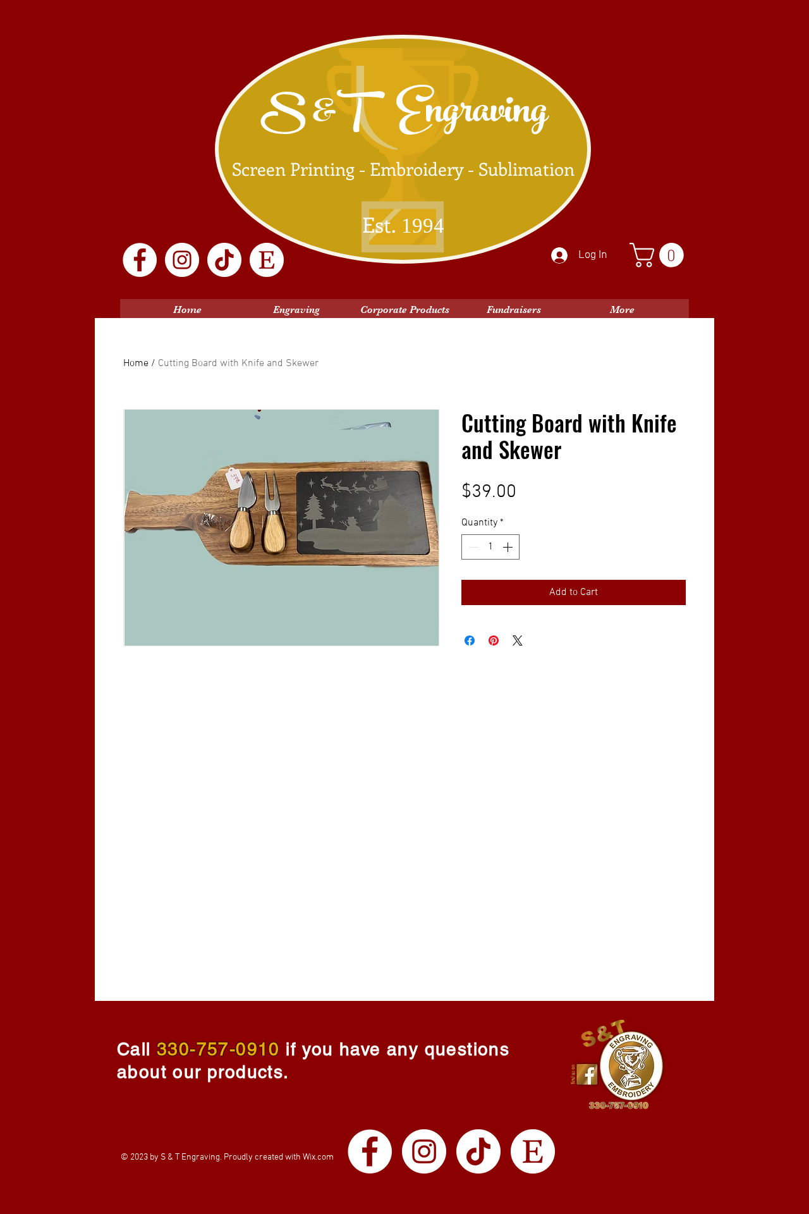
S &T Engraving (403, 115)
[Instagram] (182, 260)
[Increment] (509, 547)
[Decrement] (472, 547)
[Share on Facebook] (469, 640)
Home (136, 363)
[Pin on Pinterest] (493, 640)
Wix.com (318, 1157)
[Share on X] (517, 640)
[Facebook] (140, 260)
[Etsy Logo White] (267, 260)
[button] (660, 255)
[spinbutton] (490, 547)
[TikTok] (224, 260)
